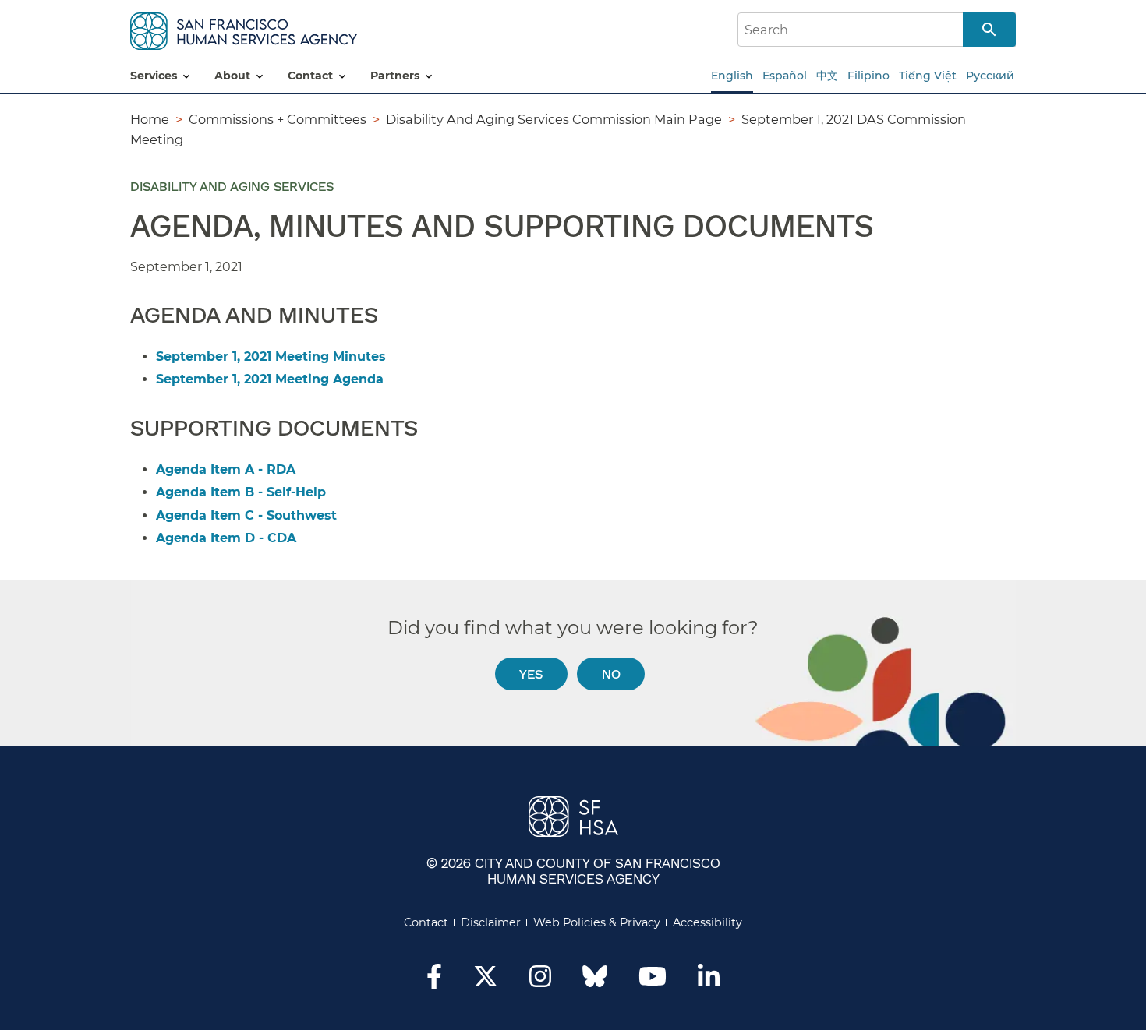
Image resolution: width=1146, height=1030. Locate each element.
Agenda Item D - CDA (226, 538)
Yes (531, 673)
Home (149, 119)
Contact (426, 922)
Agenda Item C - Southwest (246, 515)
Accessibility (707, 922)
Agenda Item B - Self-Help (241, 492)
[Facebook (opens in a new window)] (434, 981)
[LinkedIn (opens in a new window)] (709, 981)
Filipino (868, 76)
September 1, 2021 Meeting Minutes (271, 356)
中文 (827, 76)
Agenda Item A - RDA (225, 469)
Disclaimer (491, 922)
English (732, 76)
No (611, 673)
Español (784, 76)
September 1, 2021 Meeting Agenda (270, 379)
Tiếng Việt (928, 76)
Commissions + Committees (277, 119)
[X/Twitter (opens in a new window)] (485, 981)
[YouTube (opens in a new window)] (652, 981)
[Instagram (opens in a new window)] (540, 981)
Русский (990, 76)
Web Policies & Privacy (596, 922)
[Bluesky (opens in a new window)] (594, 984)
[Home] (243, 28)
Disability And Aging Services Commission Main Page (554, 119)
